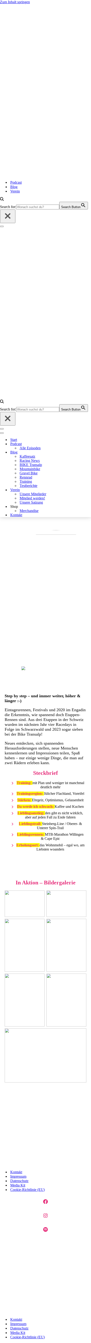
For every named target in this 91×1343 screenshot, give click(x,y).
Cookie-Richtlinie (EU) (27, 1190)
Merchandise (29, 511)
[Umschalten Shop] (59, 507)
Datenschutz (19, 1181)
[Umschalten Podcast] (59, 444)
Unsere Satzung (31, 502)
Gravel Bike (29, 473)
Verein (15, 191)
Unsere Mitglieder (33, 494)
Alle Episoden (30, 448)
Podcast (16, 182)
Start (13, 440)
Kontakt (16, 515)
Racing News (30, 461)
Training (26, 481)
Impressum (18, 1176)
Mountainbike (30, 469)
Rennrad (26, 477)
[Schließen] (7, 216)
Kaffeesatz (27, 456)
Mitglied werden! (32, 498)
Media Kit (17, 1185)
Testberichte (28, 486)
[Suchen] (2, 200)
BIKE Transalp (31, 465)
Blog (14, 187)
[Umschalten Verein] (59, 490)
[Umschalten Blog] (59, 452)
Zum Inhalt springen (15, 2)
